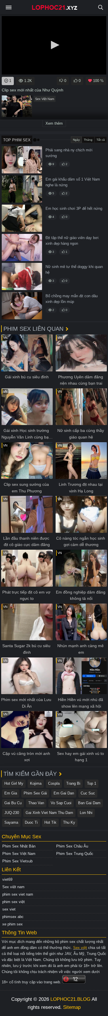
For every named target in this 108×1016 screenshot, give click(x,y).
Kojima (35, 783)
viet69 (7, 879)
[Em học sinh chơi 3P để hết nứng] (22, 218)
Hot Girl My (13, 783)
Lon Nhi (86, 813)
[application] (54, 45)
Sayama (11, 822)
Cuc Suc (88, 793)
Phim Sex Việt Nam (18, 853)
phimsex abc (13, 917)
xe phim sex (12, 924)
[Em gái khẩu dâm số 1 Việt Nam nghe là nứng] (22, 189)
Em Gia (10, 793)
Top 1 (91, 783)
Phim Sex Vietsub (17, 861)
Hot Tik (50, 822)
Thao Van (36, 803)
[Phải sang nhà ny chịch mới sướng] (22, 159)
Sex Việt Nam (44, 99)
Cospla (54, 783)
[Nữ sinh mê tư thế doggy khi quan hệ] (22, 276)
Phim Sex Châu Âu (72, 846)
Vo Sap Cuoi (61, 803)
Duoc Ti (31, 822)
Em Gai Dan (64, 793)
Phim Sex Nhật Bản (18, 846)
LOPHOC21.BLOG (70, 999)
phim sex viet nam (17, 894)
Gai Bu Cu (13, 803)
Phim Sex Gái (35, 793)
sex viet (9, 909)
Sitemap (72, 1007)
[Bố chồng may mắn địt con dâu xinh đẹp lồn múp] (22, 305)
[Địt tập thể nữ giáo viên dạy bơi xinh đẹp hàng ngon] (22, 247)
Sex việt (80, 947)
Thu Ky (69, 822)
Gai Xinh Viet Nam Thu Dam (49, 813)
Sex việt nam (13, 887)
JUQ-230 (11, 813)
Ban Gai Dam (89, 803)
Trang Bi (73, 783)
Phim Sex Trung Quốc (74, 853)
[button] (54, 45)
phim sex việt (13, 902)
